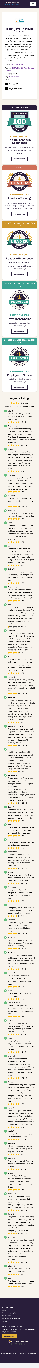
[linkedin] (25, 1344)
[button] (19, 84)
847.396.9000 (17, 65)
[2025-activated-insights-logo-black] (18, 1341)
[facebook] (11, 1344)
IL (10, 80)
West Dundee (14, 77)
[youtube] (21, 1344)
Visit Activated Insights (12, 4)
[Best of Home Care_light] (11, 2)
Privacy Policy (34, 1353)
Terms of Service (24, 1353)
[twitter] (16, 1344)
